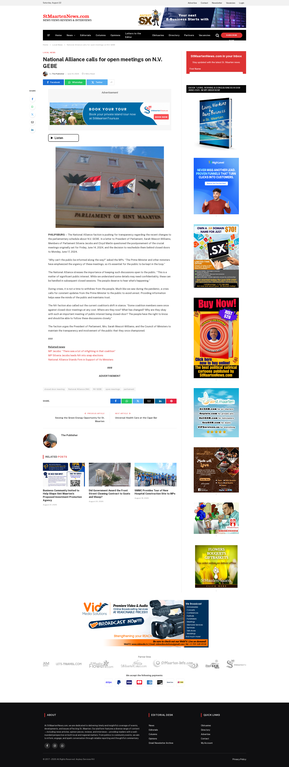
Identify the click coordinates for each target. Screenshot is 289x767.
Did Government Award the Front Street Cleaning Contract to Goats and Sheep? (109, 494)
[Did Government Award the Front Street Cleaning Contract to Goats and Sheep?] (110, 474)
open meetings (113, 389)
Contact (204, 3)
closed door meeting (54, 389)
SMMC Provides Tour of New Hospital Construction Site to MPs (155, 492)
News (70, 35)
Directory (174, 35)
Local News (49, 52)
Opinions (115, 35)
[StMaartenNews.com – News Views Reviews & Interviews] (67, 17)
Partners (189, 35)
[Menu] (48, 35)
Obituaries (158, 35)
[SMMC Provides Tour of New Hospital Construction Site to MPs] (156, 474)
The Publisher (58, 74)
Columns (101, 35)
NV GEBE (97, 389)
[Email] (32, 122)
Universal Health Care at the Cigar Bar (136, 417)
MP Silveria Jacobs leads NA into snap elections (75, 355)
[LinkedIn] (32, 130)
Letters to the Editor (133, 35)
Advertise (192, 3)
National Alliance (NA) (78, 389)
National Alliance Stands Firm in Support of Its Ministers (80, 359)
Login (241, 3)
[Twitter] (32, 114)
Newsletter (217, 3)
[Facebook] (32, 99)
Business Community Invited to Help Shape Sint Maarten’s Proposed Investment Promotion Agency (62, 495)
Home (58, 35)
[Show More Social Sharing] (111, 82)
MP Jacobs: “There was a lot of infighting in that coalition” (81, 351)
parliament (129, 389)
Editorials (85, 35)
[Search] (217, 35)
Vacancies (230, 3)
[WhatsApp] (32, 107)
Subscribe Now (231, 36)
